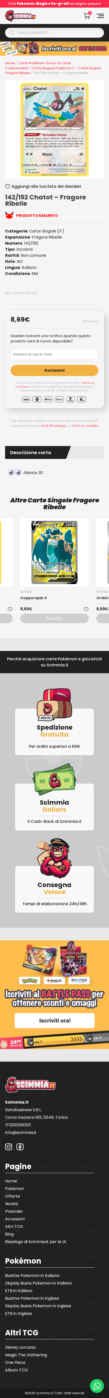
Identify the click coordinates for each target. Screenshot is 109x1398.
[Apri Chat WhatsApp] (97, 1386)
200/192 (102, 592)
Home (10, 63)
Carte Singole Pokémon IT (53, 68)
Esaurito (54, 618)
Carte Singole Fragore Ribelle (63, 503)
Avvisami (54, 370)
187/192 (25, 592)
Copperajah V (33, 597)
